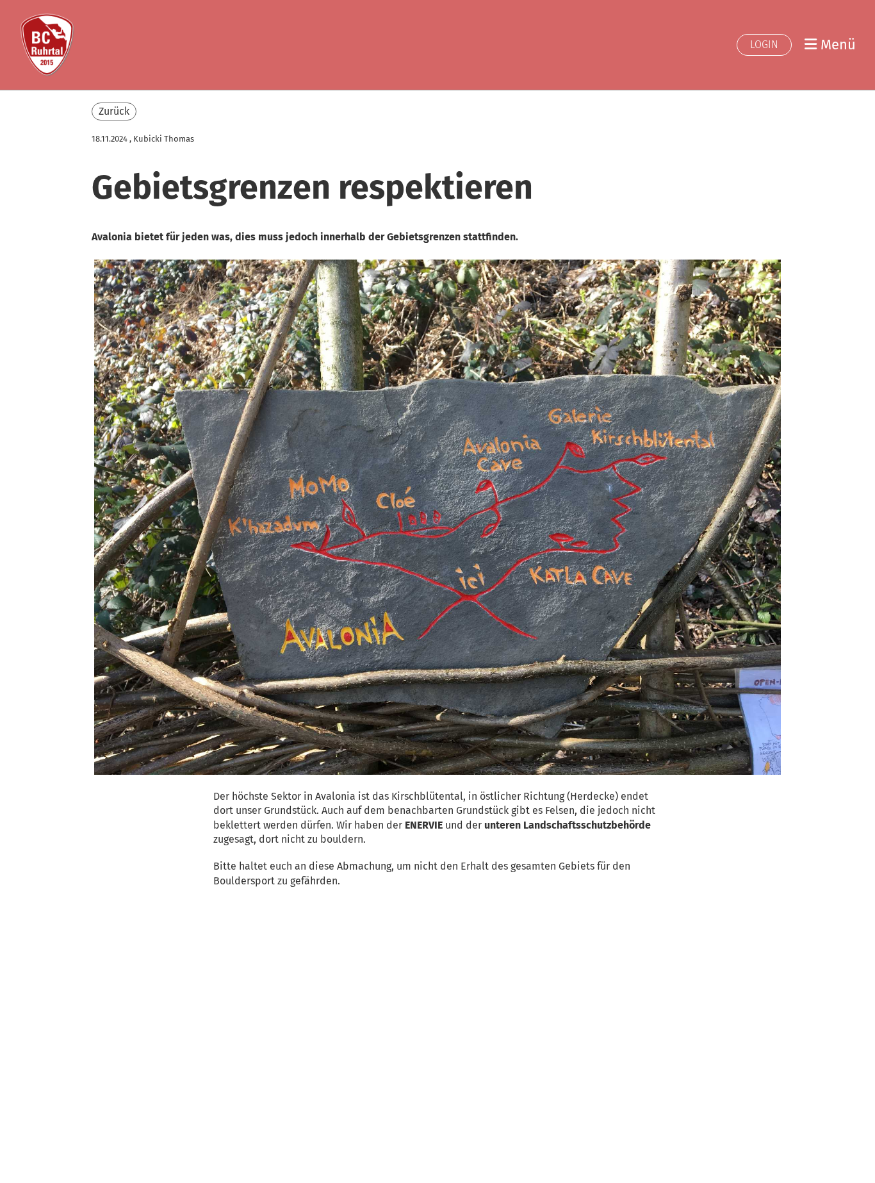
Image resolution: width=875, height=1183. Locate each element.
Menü (836, 44)
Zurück (114, 111)
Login (764, 44)
